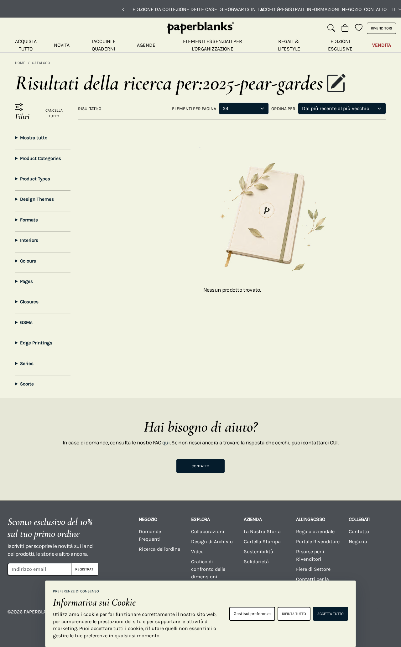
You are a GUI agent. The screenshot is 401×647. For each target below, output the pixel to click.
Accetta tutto (330, 614)
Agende (146, 45)
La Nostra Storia (262, 531)
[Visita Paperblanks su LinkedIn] (364, 616)
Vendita (381, 45)
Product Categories (40, 158)
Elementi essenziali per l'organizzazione (212, 45)
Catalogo (41, 63)
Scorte (27, 384)
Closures (29, 302)
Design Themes (37, 199)
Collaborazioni (207, 531)
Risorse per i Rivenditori (310, 555)
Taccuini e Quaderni (103, 45)
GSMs (26, 322)
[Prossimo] (278, 9)
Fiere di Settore (313, 569)
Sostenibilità (258, 551)
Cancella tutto (54, 113)
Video (197, 551)
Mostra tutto (33, 138)
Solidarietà (256, 562)
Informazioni (323, 9)
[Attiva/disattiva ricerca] (331, 28)
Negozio (352, 9)
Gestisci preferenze (252, 613)
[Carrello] (345, 28)
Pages (26, 281)
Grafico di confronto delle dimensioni (208, 569)
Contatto (375, 9)
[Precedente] (123, 9)
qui (166, 442)
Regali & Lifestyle (289, 45)
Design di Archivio (212, 541)
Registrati (84, 569)
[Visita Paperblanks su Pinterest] (385, 616)
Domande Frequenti (150, 535)
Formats (29, 220)
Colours (28, 261)
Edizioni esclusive (340, 45)
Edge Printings (36, 343)
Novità (62, 45)
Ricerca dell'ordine (159, 549)
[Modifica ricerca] (335, 84)
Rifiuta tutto (294, 614)
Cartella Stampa (262, 541)
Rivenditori (381, 28)
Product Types (35, 179)
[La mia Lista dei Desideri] (359, 28)
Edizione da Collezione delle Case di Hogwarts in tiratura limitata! (200, 9)
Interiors (29, 240)
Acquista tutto (26, 45)
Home (20, 63)
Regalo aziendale (315, 531)
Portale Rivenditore (318, 541)
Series (27, 363)
